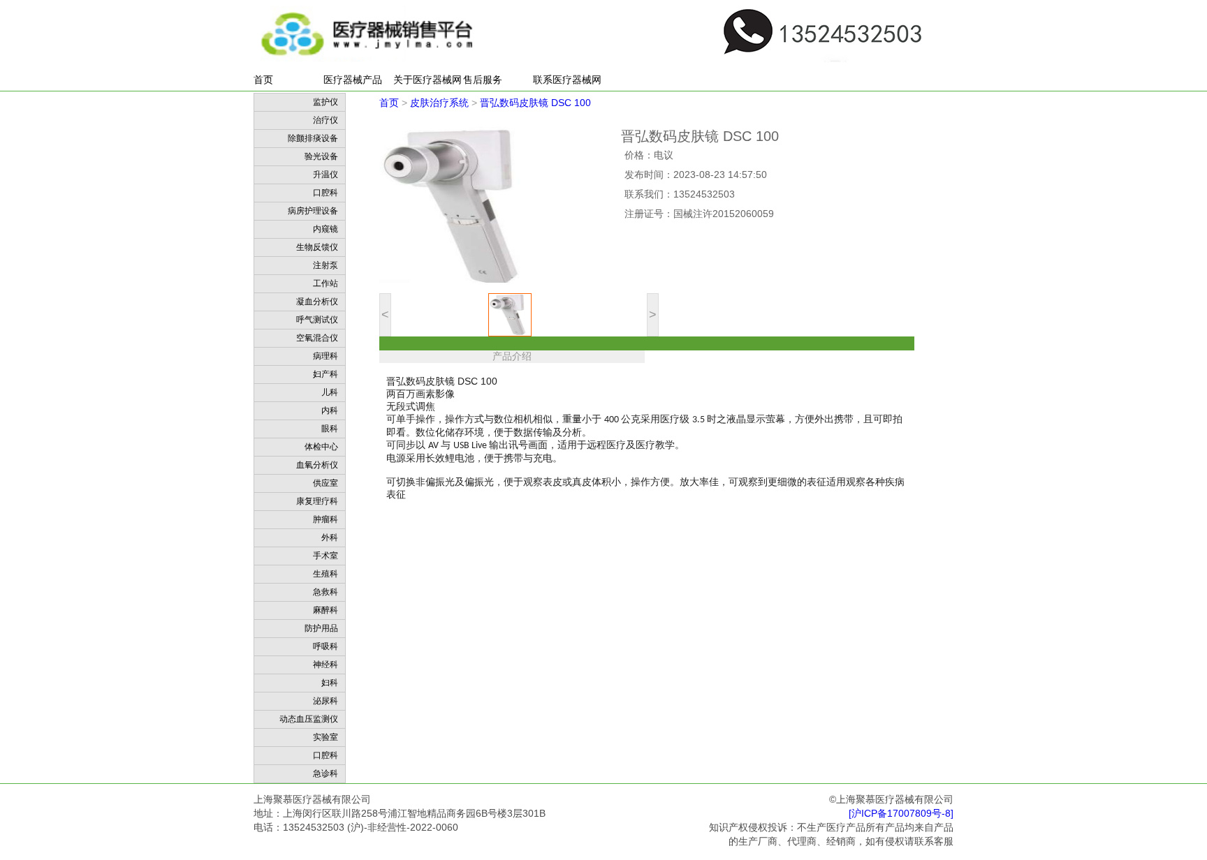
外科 (329, 537)
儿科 (329, 392)
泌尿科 (325, 701)
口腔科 (325, 193)
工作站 (325, 283)
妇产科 (325, 374)
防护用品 (321, 628)
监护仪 (325, 102)
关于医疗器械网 (427, 79)
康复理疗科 (317, 501)
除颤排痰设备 (313, 138)
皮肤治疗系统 (439, 102)
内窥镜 (325, 229)
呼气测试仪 (317, 320)
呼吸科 (325, 646)
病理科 (325, 356)
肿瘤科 (325, 519)
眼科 (329, 428)
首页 (263, 79)
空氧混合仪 (317, 338)
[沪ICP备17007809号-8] (901, 813)
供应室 (325, 483)
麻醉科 (325, 610)
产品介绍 (512, 356)
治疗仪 (325, 120)
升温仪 (325, 174)
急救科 (325, 592)
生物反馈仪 (317, 247)
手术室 (325, 556)
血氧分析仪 (317, 465)
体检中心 (321, 447)
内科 (329, 410)
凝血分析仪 (317, 301)
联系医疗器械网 (567, 79)
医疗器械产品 (352, 79)
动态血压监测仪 (308, 719)
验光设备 (321, 156)
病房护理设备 (313, 211)
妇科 (329, 683)
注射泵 (325, 265)
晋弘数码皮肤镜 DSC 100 (535, 102)
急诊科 (325, 773)
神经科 (325, 664)
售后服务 (482, 79)
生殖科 (325, 574)
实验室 (325, 737)
